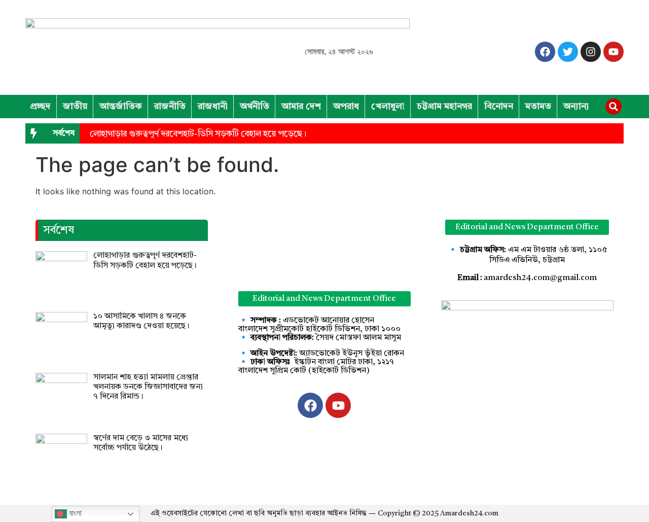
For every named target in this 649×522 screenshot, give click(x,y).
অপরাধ (346, 106)
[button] (613, 106)
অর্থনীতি (254, 106)
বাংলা (74, 513)
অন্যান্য (576, 106)
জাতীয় (75, 106)
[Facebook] (545, 52)
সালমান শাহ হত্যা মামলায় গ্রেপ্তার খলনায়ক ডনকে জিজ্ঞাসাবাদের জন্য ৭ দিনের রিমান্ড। (148, 387)
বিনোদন (498, 106)
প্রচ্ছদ (40, 106)
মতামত (538, 106)
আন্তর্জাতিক (120, 106)
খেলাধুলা (388, 106)
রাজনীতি (170, 106)
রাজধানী (213, 106)
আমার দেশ (301, 106)
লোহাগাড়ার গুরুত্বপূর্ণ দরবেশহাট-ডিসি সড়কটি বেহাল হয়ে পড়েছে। (198, 134)
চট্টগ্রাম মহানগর (444, 106)
